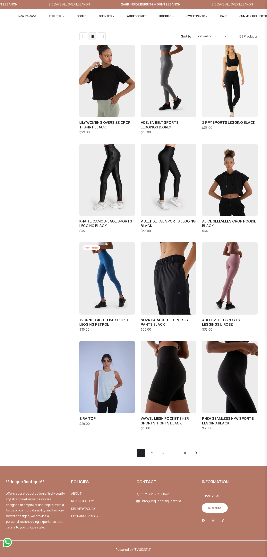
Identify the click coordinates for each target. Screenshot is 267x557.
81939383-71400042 (154, 494)
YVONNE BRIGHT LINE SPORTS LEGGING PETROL (104, 322)
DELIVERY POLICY (83, 509)
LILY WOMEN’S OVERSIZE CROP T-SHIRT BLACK (105, 124)
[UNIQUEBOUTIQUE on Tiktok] (223, 520)
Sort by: (187, 36)
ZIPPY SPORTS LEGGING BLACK (228, 122)
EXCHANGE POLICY (84, 516)
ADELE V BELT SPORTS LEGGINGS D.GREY (160, 124)
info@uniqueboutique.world (161, 501)
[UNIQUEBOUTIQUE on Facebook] (204, 520)
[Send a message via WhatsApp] (7, 542)
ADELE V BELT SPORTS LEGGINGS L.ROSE (221, 322)
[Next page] (196, 453)
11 (185, 453)
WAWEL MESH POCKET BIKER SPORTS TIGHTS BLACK (165, 420)
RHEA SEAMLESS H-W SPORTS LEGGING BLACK (228, 420)
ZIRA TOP (87, 418)
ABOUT (76, 493)
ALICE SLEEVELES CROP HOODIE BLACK (229, 223)
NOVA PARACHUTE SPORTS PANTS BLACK (164, 322)
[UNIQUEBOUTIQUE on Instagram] (214, 520)
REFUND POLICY (82, 501)
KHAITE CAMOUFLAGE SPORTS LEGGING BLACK (105, 223)
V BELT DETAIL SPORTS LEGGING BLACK (168, 223)
